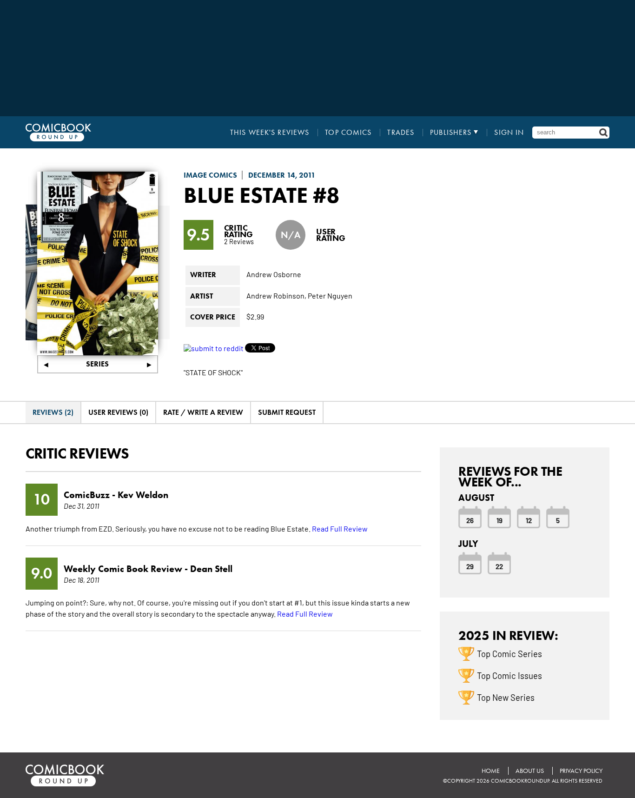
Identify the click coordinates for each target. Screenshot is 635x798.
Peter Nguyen (330, 295)
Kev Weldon (143, 494)
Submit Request (287, 412)
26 (470, 520)
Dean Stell (211, 568)
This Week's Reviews (269, 132)
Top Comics (348, 132)
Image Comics (210, 175)
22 (499, 566)
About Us (530, 771)
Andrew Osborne (273, 274)
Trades (400, 132)
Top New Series (506, 697)
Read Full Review (340, 528)
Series (97, 363)
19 (499, 520)
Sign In (509, 132)
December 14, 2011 (282, 175)
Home (491, 771)
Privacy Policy (581, 771)
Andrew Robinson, (276, 295)
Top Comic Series (509, 653)
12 (529, 520)
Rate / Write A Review (203, 412)
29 (470, 566)
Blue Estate (246, 194)
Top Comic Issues (509, 675)
